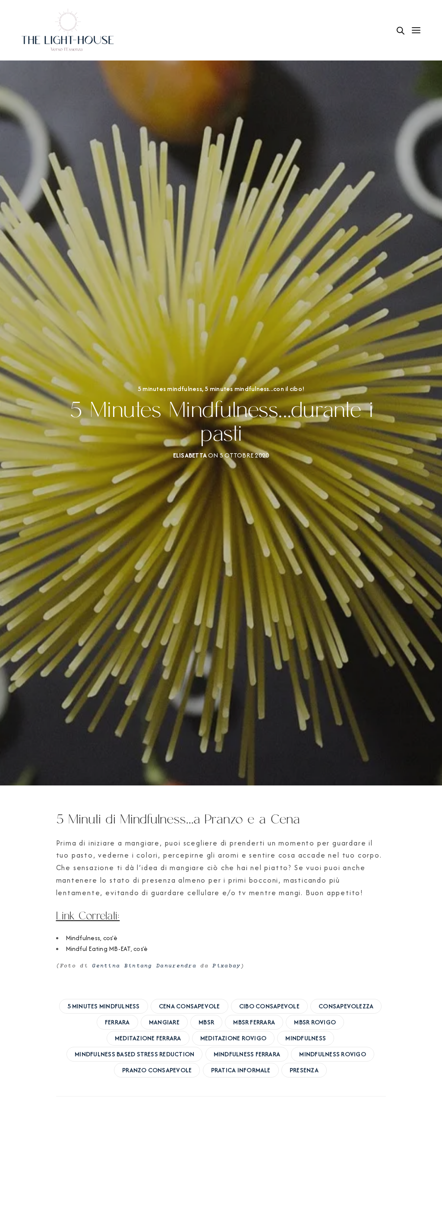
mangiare (164, 1022)
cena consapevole (189, 1006)
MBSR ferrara (254, 1022)
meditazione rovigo (233, 1038)
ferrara (117, 1022)
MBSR (206, 1022)
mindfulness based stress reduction (134, 1054)
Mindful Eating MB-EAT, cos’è (107, 948)
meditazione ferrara (148, 1038)
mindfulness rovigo (332, 1054)
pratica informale (241, 1069)
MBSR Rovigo (315, 1022)
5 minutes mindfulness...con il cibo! (254, 388)
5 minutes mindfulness (170, 388)
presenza (304, 1069)
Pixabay (226, 966)
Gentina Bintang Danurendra (144, 966)
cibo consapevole (269, 1006)
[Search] (400, 31)
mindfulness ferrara (247, 1054)
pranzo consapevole (157, 1069)
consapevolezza (346, 1006)
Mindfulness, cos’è (91, 937)
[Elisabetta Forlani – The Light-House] (68, 30)
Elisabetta (190, 455)
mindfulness (305, 1038)
